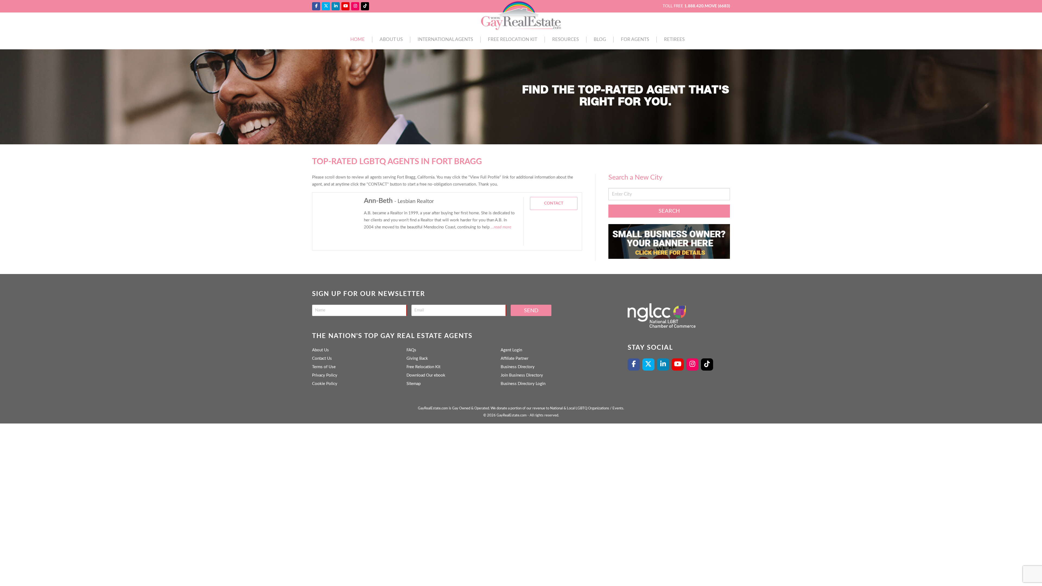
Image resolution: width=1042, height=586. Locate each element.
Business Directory (518, 367)
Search (669, 211)
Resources (565, 39)
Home (357, 39)
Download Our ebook (425, 375)
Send (531, 310)
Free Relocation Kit (512, 39)
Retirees (674, 39)
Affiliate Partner (514, 358)
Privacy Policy (324, 375)
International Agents (445, 39)
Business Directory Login (523, 384)
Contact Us (322, 358)
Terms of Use (324, 367)
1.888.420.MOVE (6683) (707, 6)
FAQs (411, 350)
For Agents (635, 39)
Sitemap (413, 384)
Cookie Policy (324, 384)
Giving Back (417, 358)
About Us (391, 39)
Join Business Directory (522, 375)
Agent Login (511, 350)
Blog (600, 39)
